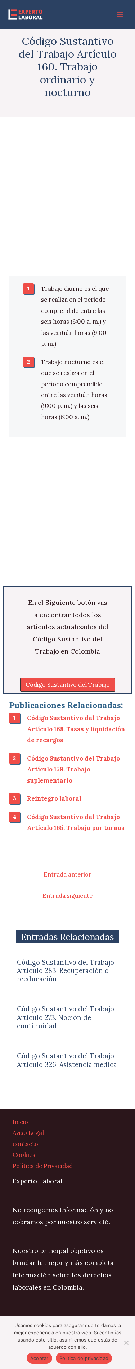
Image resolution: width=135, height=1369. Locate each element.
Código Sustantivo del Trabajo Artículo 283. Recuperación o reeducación (65, 970)
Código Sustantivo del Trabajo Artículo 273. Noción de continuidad (65, 1017)
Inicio (20, 1121)
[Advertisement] (67, 205)
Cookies (24, 1154)
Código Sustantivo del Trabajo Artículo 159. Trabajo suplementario (73, 769)
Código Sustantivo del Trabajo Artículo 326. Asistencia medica (67, 1060)
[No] (126, 1342)
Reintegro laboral (54, 798)
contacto (25, 1144)
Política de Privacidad (43, 1166)
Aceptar (39, 1358)
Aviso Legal (28, 1132)
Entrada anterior (67, 874)
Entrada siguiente (67, 895)
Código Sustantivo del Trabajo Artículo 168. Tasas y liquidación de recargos (76, 729)
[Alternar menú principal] (120, 15)
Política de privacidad (84, 1358)
